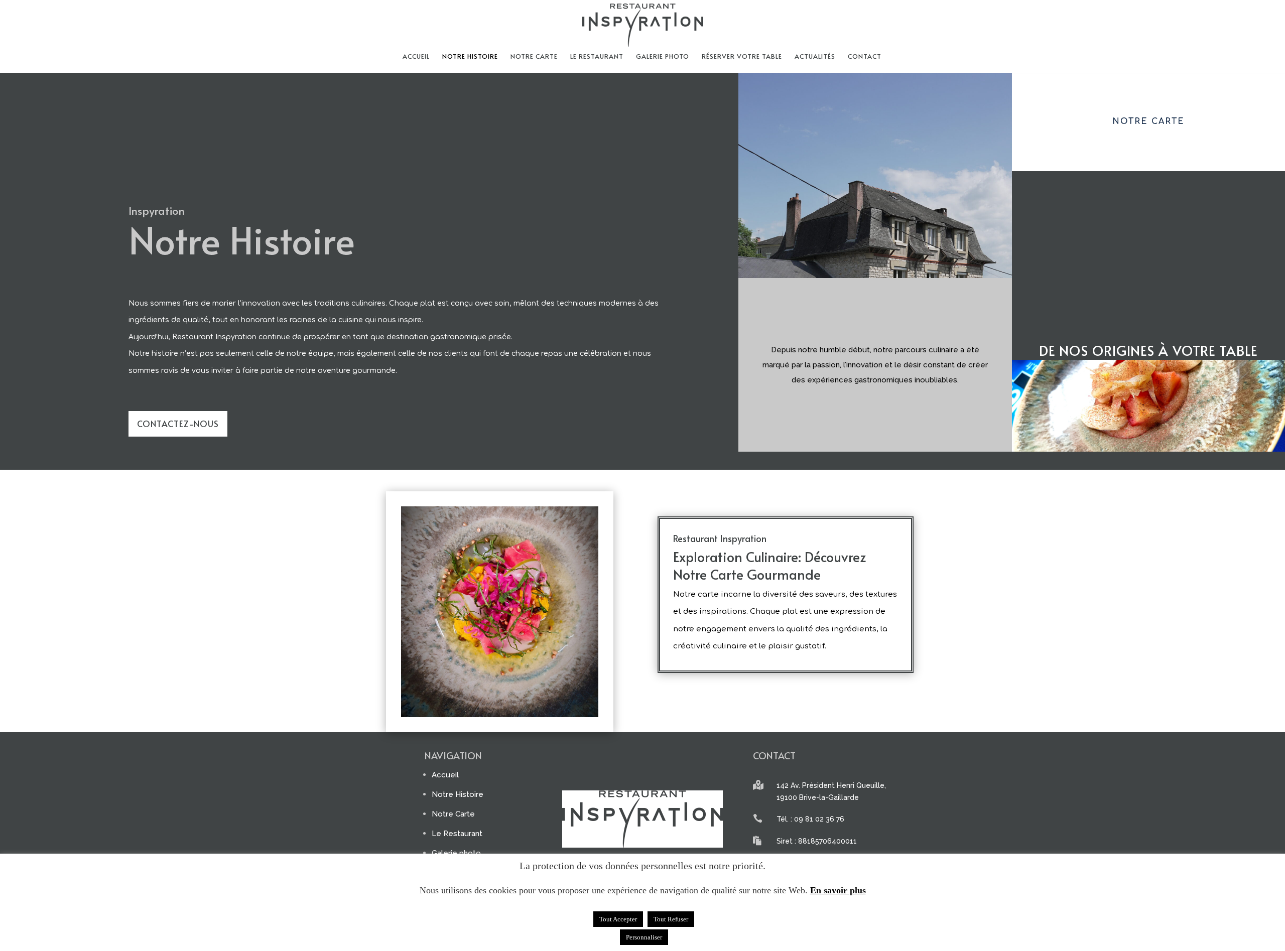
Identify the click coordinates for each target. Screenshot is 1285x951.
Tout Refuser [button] (671, 919)
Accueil (416, 57)
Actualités (815, 57)
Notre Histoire (470, 57)
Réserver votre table (742, 57)
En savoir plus (838, 890)
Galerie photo (662, 57)
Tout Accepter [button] (618, 919)
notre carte (534, 57)
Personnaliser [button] (644, 937)
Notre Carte (453, 814)
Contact (864, 57)
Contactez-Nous (178, 424)
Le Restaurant (596, 57)
